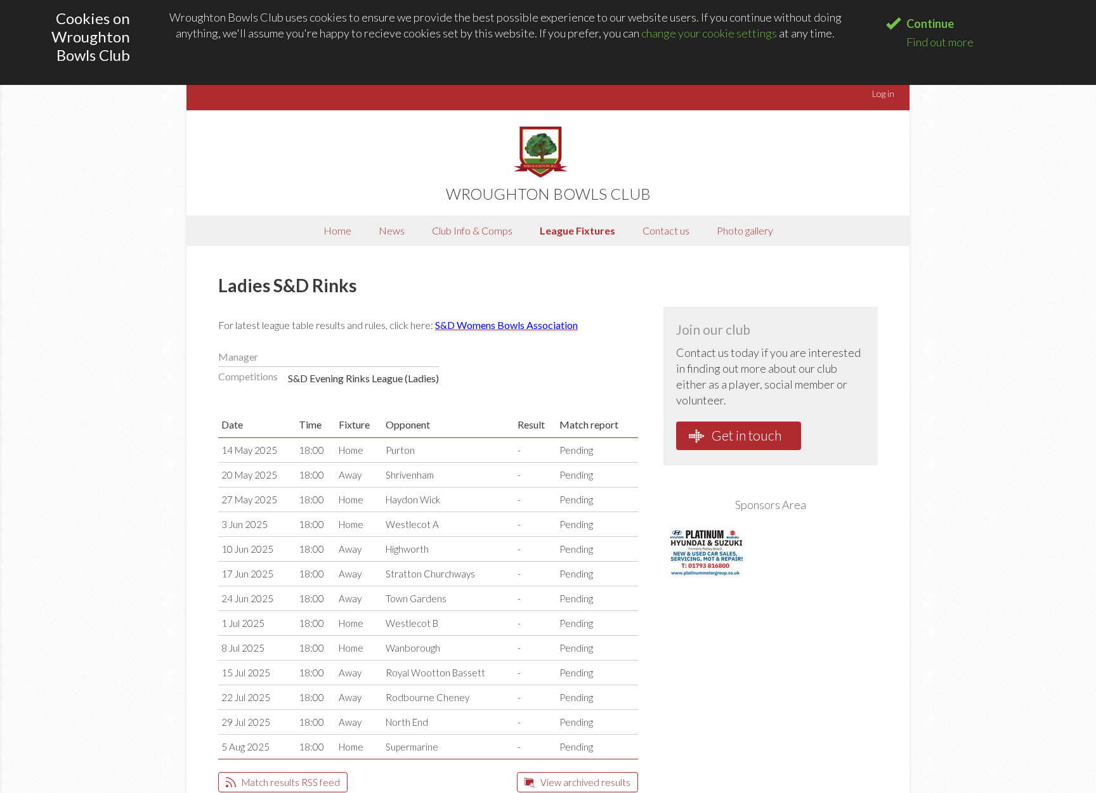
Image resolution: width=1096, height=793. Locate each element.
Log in (883, 93)
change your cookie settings (709, 33)
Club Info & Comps (472, 230)
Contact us (666, 230)
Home (337, 230)
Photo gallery (745, 230)
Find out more (940, 42)
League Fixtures (577, 230)
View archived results (584, 782)
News (392, 230)
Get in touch (745, 435)
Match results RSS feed (290, 782)
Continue (930, 23)
